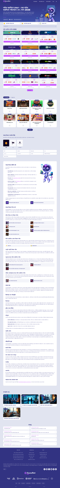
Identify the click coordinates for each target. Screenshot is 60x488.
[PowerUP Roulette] (50, 106)
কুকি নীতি (16, 486)
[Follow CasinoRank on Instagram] (47, 469)
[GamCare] (20, 479)
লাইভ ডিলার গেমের (18, 181)
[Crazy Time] (9, 106)
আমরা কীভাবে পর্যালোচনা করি (43, 454)
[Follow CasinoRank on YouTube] (51, 469)
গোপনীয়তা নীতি (30, 486)
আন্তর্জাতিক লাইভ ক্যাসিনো (31, 459)
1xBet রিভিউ (48, 43)
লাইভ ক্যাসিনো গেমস (41, 1)
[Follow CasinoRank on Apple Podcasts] (56, 469)
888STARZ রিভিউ (12, 71)
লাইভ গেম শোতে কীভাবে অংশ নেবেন (18, 459)
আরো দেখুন (29, 90)
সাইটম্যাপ (44, 486)
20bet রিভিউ (48, 57)
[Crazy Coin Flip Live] (23, 120)
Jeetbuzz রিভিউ (30, 57)
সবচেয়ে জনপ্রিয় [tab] (7, 97)
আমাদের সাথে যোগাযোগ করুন (43, 457)
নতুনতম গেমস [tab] (13, 97)
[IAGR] (8, 479)
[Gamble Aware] (41, 479)
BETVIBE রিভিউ (12, 57)
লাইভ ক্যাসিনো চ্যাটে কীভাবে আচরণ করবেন (18, 457)
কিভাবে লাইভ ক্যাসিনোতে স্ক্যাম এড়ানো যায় (18, 456)
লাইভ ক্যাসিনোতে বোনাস (32, 454)
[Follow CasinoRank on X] (49, 469)
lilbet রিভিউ (11, 86)
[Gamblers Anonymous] (13, 479)
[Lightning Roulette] (23, 106)
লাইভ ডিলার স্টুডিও (48, 1)
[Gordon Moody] (29, 479)
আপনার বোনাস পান (12, 41)
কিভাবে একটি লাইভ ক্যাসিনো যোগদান (18, 452)
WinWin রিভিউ (48, 71)
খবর (56, 1)
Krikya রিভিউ (12, 43)
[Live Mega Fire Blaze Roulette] (36, 106)
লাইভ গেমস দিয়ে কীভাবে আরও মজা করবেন (18, 454)
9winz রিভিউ (30, 71)
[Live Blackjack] (50, 120)
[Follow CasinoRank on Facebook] (44, 469)
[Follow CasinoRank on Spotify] (54, 469)
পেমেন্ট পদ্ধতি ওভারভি (31, 456)
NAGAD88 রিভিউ (30, 43)
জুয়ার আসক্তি (31, 457)
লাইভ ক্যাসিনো (35, 1)
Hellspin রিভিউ (30, 86)
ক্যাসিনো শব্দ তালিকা (31, 452)
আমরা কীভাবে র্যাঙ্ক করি (43, 456)
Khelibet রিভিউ (48, 86)
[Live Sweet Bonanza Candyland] (36, 120)
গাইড (53, 1)
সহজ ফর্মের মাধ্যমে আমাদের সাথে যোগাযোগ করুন (25, 381)
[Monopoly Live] (9, 120)
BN (4, 469)
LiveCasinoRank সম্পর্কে (43, 452)
